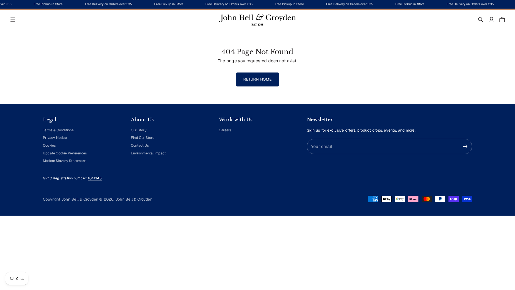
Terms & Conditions (58, 130)
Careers (225, 130)
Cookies (49, 145)
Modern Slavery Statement (64, 160)
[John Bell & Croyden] (257, 19)
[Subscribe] (465, 146)
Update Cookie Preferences (65, 153)
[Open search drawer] (480, 19)
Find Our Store (142, 137)
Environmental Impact (148, 153)
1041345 (94, 178)
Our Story (138, 130)
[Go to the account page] (491, 19)
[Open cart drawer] (502, 19)
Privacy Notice (55, 137)
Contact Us (140, 145)
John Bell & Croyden (134, 199)
